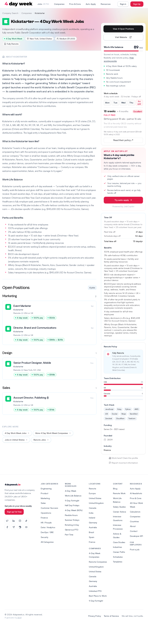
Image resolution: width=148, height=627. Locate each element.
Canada (92, 508)
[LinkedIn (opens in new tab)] (13, 520)
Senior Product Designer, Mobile (32, 362)
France (92, 542)
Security (44, 537)
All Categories (47, 542)
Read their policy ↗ (127, 141)
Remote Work (119, 493)
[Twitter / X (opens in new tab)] (7, 520)
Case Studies (119, 542)
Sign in (123, 4)
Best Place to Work (98, 596)
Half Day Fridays (72, 505)
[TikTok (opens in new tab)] (26, 520)
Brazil (91, 532)
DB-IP (19, 618)
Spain (91, 537)
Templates (117, 561)
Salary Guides (119, 507)
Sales (43, 503)
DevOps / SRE (47, 532)
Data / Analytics (48, 527)
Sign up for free (14, 511)
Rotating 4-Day (72, 525)
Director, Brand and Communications (34, 327)
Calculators (135, 511)
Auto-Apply (135, 488)
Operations (46, 513)
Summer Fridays (72, 520)
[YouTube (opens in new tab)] (26, 527)
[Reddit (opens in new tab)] (20, 527)
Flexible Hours (71, 515)
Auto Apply (91, 4)
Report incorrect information (125, 463)
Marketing (45, 498)
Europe (92, 493)
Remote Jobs (40, 440)
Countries (134, 521)
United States (95, 498)
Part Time (69, 534)
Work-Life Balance (73, 495)
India (91, 513)
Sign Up (136, 4)
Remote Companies (98, 562)
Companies (59, 4)
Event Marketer (22, 305)
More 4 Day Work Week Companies (51, 433)
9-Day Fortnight (72, 500)
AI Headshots (136, 493)
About (133, 526)
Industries (117, 547)
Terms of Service (111, 616)
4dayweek (12, 484)
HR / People (46, 522)
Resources (106, 4)
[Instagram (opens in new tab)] (20, 520)
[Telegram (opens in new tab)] (13, 527)
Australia (93, 527)
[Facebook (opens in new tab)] (7, 527)
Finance (44, 517)
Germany (93, 522)
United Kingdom (96, 503)
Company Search (10, 13)
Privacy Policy (94, 616)
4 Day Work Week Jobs (15, 433)
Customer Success (49, 508)
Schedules (118, 557)
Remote (92, 488)
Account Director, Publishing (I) (31, 397)
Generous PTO (71, 529)
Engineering (46, 488)
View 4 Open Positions (123, 29)
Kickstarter (18, 309)
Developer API (136, 536)
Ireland (92, 517)
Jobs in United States (15, 440)
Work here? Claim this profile (125, 458)
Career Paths (119, 552)
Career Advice (119, 511)
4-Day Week (70, 491)
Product (44, 493)
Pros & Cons (75, 4)
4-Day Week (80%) (74, 510)
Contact (133, 531)
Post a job (134, 549)
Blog (115, 488)
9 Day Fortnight (96, 600)
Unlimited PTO (95, 591)
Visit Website (127, 38)
